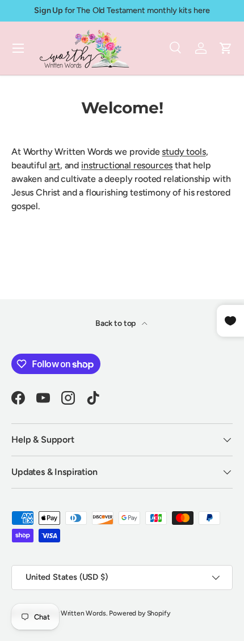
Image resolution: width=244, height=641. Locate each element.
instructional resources (127, 165)
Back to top (116, 323)
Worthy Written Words (71, 613)
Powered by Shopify (139, 613)
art (54, 165)
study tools (183, 151)
